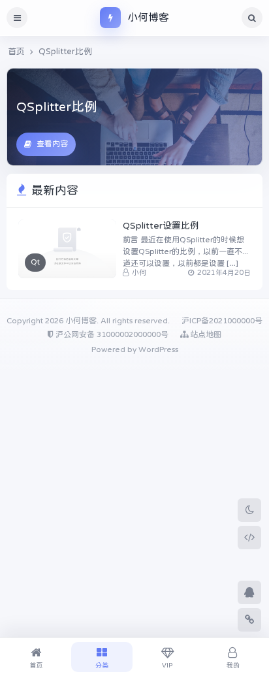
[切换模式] (249, 510)
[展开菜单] (17, 17)
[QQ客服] (249, 592)
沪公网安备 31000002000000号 (111, 334)
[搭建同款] (249, 537)
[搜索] (252, 17)
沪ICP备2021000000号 (222, 321)
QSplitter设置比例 (161, 225)
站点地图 (204, 334)
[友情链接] (249, 620)
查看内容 (52, 144)
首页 (16, 51)
